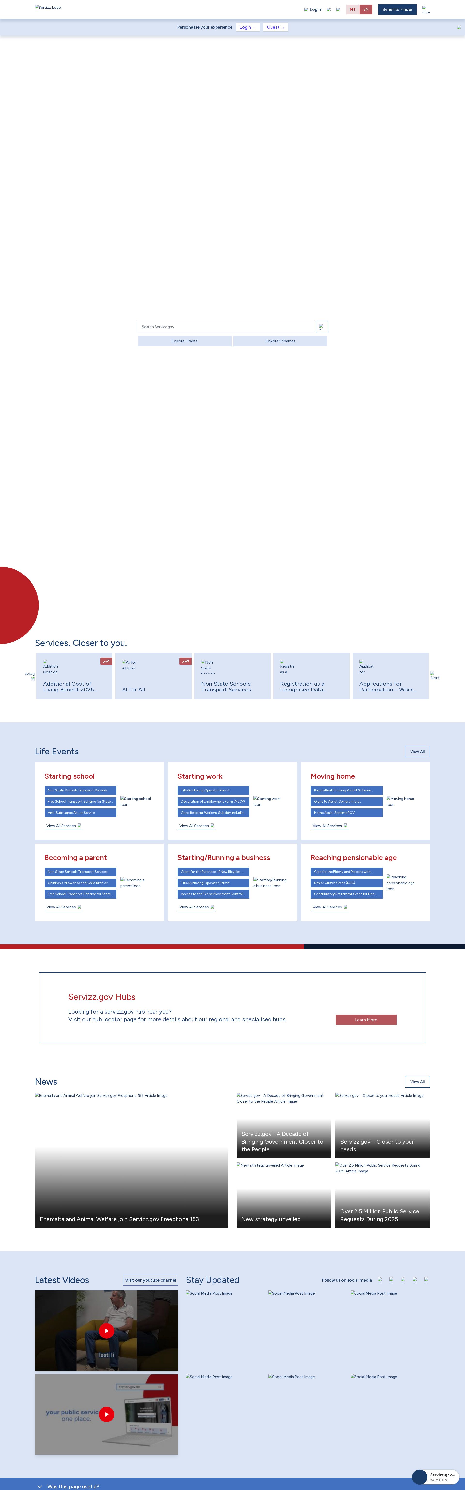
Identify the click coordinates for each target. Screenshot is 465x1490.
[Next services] (435, 676)
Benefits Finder (397, 9)
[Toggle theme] (329, 9)
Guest (276, 27)
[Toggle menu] (426, 9)
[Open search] (338, 9)
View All (417, 751)
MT (353, 9)
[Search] (322, 327)
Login (248, 27)
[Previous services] (30, 676)
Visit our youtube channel (150, 1280)
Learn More (366, 1019)
